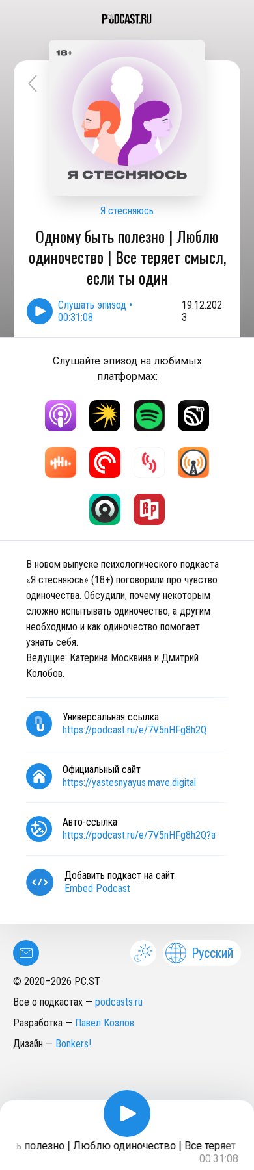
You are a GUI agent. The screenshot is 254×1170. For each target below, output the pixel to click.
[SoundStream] (149, 462)
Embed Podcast (97, 888)
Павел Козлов (104, 1023)
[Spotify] (149, 415)
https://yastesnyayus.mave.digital (129, 782)
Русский (212, 953)
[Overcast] (193, 462)
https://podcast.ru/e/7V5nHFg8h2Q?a (139, 835)
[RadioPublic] (149, 509)
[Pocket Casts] (104, 462)
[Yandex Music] (104, 415)
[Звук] (193, 415)
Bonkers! (73, 1043)
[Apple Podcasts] (60, 415)
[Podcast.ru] (127, 19)
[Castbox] (60, 462)
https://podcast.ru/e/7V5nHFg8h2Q (134, 730)
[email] (26, 953)
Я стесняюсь (127, 211)
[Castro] (104, 509)
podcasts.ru (119, 1002)
